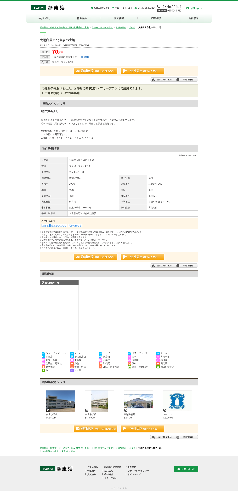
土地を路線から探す (49, 451)
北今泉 (132, 27)
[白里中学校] (99, 401)
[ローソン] (177, 401)
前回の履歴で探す (101, 8)
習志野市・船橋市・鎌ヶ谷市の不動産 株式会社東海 (64, 27)
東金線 (65, 451)
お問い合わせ (197, 8)
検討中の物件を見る (146, 8)
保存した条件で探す (123, 8)
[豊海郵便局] (138, 401)
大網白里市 (121, 27)
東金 (73, 451)
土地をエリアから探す (102, 27)
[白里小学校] (60, 401)
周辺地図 (85, 57)
